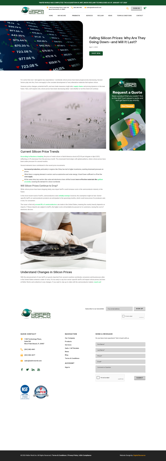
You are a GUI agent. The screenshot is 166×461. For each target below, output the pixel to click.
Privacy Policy (73, 455)
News (67, 352)
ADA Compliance (85, 455)
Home (51, 15)
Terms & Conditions (72, 358)
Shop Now (96, 53)
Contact (139, 15)
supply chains (78, 86)
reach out (97, 282)
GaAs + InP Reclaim (72, 348)
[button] (76, 16)
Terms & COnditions (124, 15)
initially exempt (64, 196)
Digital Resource (139, 455)
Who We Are (62, 15)
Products (76, 15)
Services (68, 345)
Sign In (136, 8)
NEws (110, 15)
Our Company (70, 338)
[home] (33, 13)
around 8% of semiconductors (46, 204)
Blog (66, 355)
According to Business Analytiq (32, 156)
